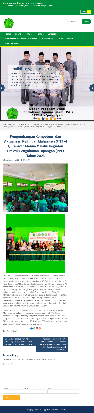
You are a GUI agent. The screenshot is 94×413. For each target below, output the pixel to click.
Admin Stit (26, 160)
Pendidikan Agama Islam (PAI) (33, 69)
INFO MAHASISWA (67, 39)
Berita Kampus (9, 124)
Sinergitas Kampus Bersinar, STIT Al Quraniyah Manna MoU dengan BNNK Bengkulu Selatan (19, 342)
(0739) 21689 (10, 3)
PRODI (29, 34)
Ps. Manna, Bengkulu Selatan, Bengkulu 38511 (34, 6)
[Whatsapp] (34, 328)
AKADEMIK (52, 34)
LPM (40, 34)
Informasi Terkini (23, 124)
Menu (84, 12)
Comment (7, 364)
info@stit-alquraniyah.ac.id (33, 3)
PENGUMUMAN (11, 43)
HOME (8, 34)
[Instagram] (37, 328)
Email (28, 388)
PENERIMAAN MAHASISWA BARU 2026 (21, 39)
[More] (40, 328)
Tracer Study (47, 39)
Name (6, 388)
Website (50, 388)
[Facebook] (31, 328)
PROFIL (18, 34)
